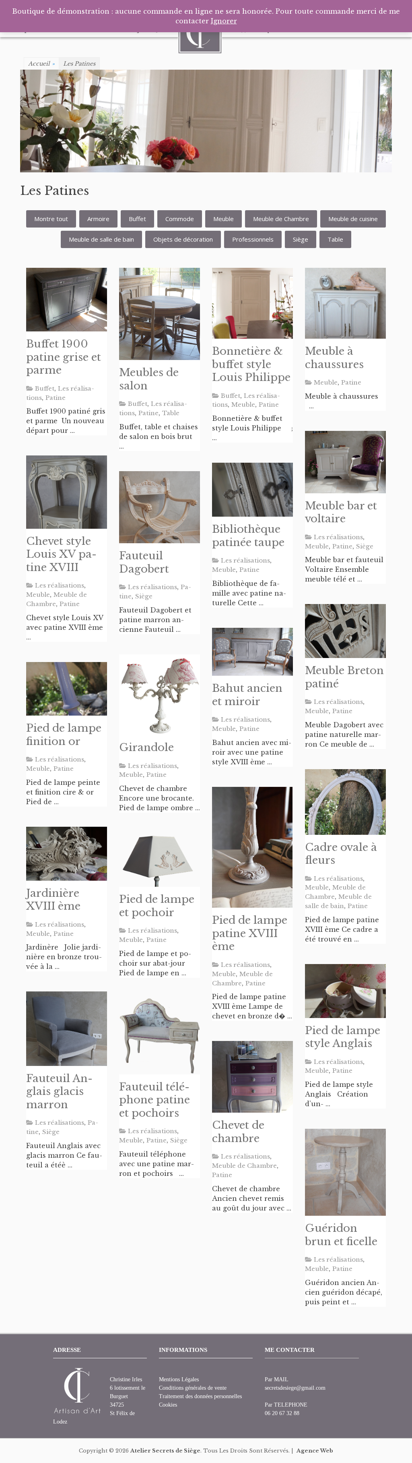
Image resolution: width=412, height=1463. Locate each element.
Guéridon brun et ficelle (341, 1235)
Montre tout (51, 219)
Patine (55, 397)
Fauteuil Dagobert (144, 562)
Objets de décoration (183, 239)
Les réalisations (338, 537)
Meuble (223, 219)
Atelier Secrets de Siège (165, 1450)
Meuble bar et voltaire (341, 512)
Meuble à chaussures (334, 358)
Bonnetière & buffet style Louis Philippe (251, 364)
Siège (300, 239)
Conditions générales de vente (193, 1388)
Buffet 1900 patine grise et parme (63, 357)
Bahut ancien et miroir (247, 695)
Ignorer (224, 21)
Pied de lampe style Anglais (342, 1037)
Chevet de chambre (238, 1132)
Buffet (137, 219)
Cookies (168, 1405)
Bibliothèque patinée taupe (248, 536)
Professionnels (253, 239)
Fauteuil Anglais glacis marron (59, 1091)
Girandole (146, 747)
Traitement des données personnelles (200, 1396)
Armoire (98, 219)
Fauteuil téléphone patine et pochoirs (154, 1099)
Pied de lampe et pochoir (156, 906)
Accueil (41, 63)
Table (335, 239)
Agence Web (315, 1450)
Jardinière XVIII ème (53, 900)
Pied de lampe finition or (63, 735)
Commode (179, 219)
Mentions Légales (179, 1379)
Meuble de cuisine (353, 219)
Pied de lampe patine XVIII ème (249, 933)
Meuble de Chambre (281, 219)
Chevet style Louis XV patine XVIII (61, 554)
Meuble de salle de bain (101, 239)
